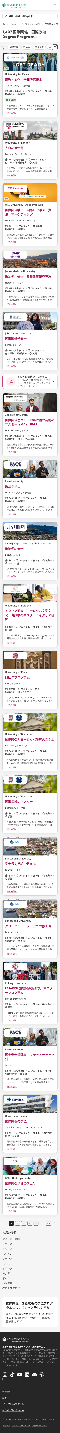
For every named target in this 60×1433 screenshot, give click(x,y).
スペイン (7, 1253)
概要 (4, 1397)
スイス (6, 1263)
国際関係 (14, 47)
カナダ (6, 1273)
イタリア (7, 1248)
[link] (54, 1223)
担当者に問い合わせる (13, 1410)
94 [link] (48, 1223)
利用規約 (6, 1425)
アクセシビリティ (39, 1425)
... (42, 1223)
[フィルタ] (55, 47)
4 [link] (29, 1223)
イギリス (7, 1243)
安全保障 (39, 47)
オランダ (7, 1268)
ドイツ (6, 1278)
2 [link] (17, 1223)
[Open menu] (55, 5)
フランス (7, 1258)
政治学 (26, 47)
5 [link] (36, 1223)
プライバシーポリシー (21, 1425)
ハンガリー (8, 1283)
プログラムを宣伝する (13, 1404)
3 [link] (23, 1223)
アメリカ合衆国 (11, 1239)
